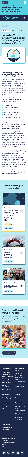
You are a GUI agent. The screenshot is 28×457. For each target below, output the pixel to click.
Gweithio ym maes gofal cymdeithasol (6, 380)
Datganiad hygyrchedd (8, 442)
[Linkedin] (18, 453)
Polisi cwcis (5, 444)
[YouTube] (13, 453)
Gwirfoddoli (6, 389)
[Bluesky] (22, 453)
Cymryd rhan (19, 386)
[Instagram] (8, 453)
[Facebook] (4, 453)
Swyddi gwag (6, 398)
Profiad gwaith (20, 384)
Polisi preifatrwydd (7, 447)
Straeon (17, 398)
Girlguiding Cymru (13, 166)
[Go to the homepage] (10, 18)
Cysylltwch (5, 440)
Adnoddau (5, 409)
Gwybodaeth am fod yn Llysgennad (19, 375)
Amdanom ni (6, 372)
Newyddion (5, 25)
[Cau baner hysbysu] (25, 2)
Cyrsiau (4, 406)
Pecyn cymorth (20, 410)
